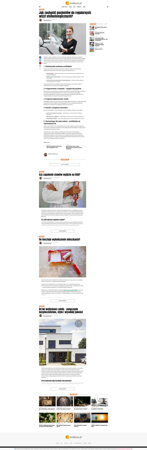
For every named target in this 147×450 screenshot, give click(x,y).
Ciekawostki (79, 6)
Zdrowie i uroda (64, 6)
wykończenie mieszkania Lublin (70, 290)
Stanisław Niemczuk (47, 20)
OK (131, 448)
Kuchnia (70, 6)
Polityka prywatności (78, 443)
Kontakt (89, 443)
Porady (84, 6)
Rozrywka (57, 443)
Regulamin (85, 443)
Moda (74, 6)
